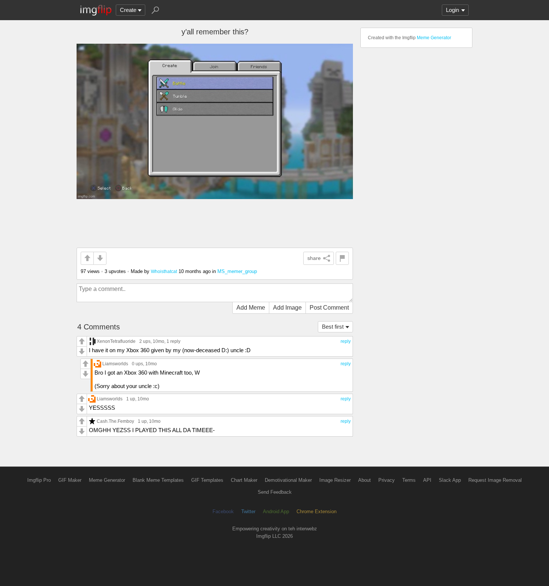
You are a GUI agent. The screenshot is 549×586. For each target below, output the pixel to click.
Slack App (450, 480)
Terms (409, 480)
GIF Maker (69, 480)
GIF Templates (207, 480)
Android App (276, 511)
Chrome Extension (316, 511)
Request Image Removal (495, 480)
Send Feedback (275, 492)
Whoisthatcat (164, 271)
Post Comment (329, 307)
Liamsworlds (115, 363)
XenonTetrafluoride (116, 341)
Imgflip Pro (39, 480)
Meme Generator (434, 37)
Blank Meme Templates (158, 480)
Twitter (248, 511)
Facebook (223, 511)
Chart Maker (244, 480)
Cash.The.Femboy (115, 421)
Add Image (287, 307)
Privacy (386, 480)
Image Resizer (335, 480)
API (427, 480)
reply (346, 341)
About (364, 480)
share (314, 258)
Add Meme (250, 307)
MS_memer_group (237, 271)
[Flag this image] (342, 258)
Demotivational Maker (288, 480)
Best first (333, 326)
